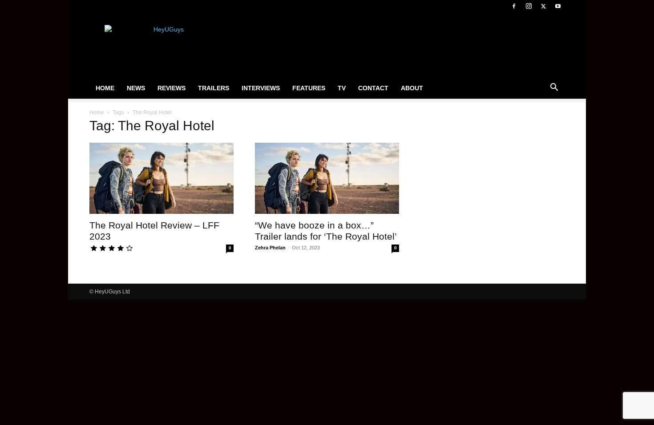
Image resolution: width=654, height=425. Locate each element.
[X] (543, 6)
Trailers (213, 88)
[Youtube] (558, 6)
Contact (373, 88)
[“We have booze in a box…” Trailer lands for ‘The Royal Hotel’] (327, 178)
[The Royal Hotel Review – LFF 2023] (161, 178)
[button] (554, 88)
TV (342, 88)
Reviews (171, 88)
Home (105, 88)
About (412, 88)
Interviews (261, 88)
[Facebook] (514, 6)
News (136, 88)
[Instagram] (528, 6)
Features (308, 88)
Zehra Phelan (270, 247)
